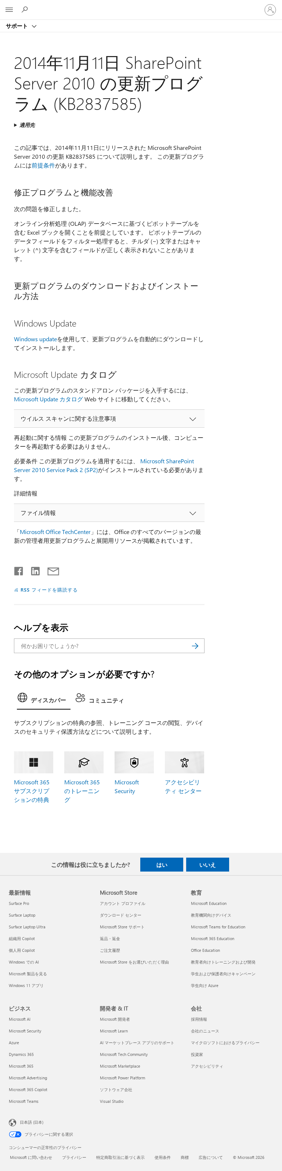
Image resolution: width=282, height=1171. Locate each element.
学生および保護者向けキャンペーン (223, 973)
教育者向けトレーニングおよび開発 (223, 962)
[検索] (195, 645)
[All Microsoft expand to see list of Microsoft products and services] (9, 10)
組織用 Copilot (22, 938)
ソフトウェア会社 (116, 1089)
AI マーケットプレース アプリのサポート (137, 1042)
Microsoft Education (209, 903)
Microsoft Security (25, 1031)
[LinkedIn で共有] (32, 569)
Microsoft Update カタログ (48, 399)
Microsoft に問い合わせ (31, 1157)
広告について (211, 1157)
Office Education (205, 950)
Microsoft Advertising (28, 1077)
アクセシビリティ (207, 1066)
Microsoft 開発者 (115, 1019)
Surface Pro (19, 903)
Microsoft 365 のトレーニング (82, 790)
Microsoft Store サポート (122, 926)
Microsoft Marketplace (120, 1066)
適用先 (27, 124)
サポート (17, 25)
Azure (14, 1042)
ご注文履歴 (110, 950)
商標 (185, 1157)
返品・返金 (110, 938)
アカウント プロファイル (122, 903)
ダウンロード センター (120, 915)
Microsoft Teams (24, 1101)
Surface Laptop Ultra (27, 926)
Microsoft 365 (21, 1066)
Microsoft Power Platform (122, 1077)
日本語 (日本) (31, 1122)
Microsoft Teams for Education (218, 926)
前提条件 (43, 165)
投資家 (197, 1054)
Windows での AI (24, 962)
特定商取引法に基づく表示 (120, 1157)
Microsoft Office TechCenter (55, 531)
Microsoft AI (19, 1019)
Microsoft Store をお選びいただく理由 (134, 962)
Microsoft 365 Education (212, 938)
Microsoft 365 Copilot (28, 1089)
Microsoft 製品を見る (28, 973)
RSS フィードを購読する (49, 589)
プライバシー (74, 1157)
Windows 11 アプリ (26, 985)
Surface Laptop (22, 915)
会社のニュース (205, 1031)
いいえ (207, 864)
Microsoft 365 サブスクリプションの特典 (32, 790)
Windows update (35, 339)
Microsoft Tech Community (124, 1054)
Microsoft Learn (114, 1031)
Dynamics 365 (21, 1054)
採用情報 (199, 1019)
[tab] (43, 700)
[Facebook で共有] (19, 569)
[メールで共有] (50, 569)
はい (161, 864)
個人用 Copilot (22, 950)
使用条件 (163, 1157)
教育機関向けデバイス (211, 915)
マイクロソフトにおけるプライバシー (225, 1042)
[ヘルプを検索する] (25, 9)
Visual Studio (111, 1101)
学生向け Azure (204, 985)
